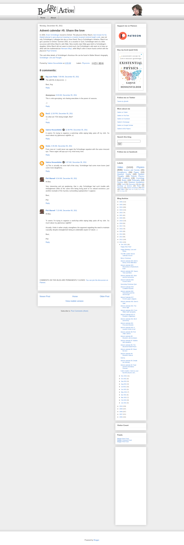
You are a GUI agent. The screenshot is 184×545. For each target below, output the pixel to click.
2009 (121, 409)
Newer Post (45, 296)
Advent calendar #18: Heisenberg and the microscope (127, 292)
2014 (121, 234)
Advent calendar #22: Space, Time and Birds (129, 272)
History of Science (132, 187)
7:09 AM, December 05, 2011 (68, 77)
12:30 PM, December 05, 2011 (62, 113)
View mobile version (74, 301)
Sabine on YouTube (123, 115)
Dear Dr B (132, 189)
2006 (121, 417)
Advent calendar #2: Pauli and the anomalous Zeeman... (128, 366)
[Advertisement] (130, 485)
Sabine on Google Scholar (125, 125)
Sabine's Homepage (123, 122)
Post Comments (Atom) (79, 311)
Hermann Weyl (66, 48)
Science (120, 182)
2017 (121, 226)
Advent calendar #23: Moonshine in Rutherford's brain (129, 266)
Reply (48, 88)
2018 (121, 223)
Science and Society (132, 170)
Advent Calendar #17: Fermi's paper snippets (128, 298)
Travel (123, 184)
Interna (123, 358)
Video (120, 167)
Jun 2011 (124, 389)
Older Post (104, 296)
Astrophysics (122, 172)
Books (124, 180)
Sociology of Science (124, 186)
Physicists (86, 63)
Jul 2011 (123, 386)
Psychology (141, 189)
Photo (138, 186)
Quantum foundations (136, 182)
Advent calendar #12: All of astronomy (129, 319)
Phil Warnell (50, 178)
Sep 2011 (124, 381)
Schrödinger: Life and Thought (50, 58)
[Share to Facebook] (100, 63)
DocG (48, 113)
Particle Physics (137, 176)
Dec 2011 (124, 244)
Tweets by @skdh (122, 101)
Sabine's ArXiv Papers (124, 128)
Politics (122, 189)
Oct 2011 (124, 378)
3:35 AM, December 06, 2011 (61, 146)
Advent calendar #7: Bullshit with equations (129, 341)
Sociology (122, 191)
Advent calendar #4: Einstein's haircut (127, 354)
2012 (121, 239)
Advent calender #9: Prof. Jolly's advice (128, 332)
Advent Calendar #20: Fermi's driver (127, 280)
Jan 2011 (124, 403)
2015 (121, 231)
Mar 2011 (124, 397)
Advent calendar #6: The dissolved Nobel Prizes (128, 345)
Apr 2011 (124, 395)
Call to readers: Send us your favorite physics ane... (129, 371)
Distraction (132, 184)
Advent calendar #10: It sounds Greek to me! (128, 328)
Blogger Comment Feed (124, 440)
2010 (121, 406)
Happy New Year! (126, 247)
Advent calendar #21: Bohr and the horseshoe (129, 276)
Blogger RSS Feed (123, 441)
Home (42, 18)
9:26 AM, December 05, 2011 (66, 95)
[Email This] (93, 63)
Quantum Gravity (124, 174)
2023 (121, 210)
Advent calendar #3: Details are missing (129, 361)
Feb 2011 (124, 400)
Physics (140, 167)
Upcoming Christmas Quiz (129, 284)
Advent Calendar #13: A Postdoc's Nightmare (128, 315)
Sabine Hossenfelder (54, 130)
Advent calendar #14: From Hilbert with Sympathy (129, 311)
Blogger (96, 540)
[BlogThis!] (95, 63)
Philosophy (136, 180)
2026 (121, 202)
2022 (121, 212)
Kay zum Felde (51, 77)
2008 (121, 411)
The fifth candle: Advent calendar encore (128, 254)
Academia (126, 178)
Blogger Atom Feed (123, 438)
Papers (136, 172)
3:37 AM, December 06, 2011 (75, 162)
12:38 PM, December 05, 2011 (76, 130)
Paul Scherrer (51, 51)
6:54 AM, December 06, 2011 (66, 178)
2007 (121, 414)
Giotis (48, 146)
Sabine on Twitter (122, 112)
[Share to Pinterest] (102, 63)
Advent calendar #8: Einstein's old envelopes (129, 337)
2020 (121, 218)
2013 (121, 236)
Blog (140, 184)
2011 (121, 242)
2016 (121, 228)
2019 (121, 220)
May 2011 (124, 392)
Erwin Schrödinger (52, 35)
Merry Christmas (126, 258)
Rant (142, 187)
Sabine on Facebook (123, 118)
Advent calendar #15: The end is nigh (128, 306)
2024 (121, 207)
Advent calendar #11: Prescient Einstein (127, 324)
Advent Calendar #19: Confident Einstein (127, 287)
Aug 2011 (124, 384)
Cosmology (140, 178)
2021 (121, 215)
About (53, 18)
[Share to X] (98, 63)
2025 (121, 204)
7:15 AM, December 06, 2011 (66, 210)
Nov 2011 (124, 376)
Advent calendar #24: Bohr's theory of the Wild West (129, 261)
